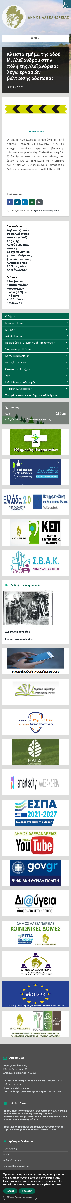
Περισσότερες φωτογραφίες (19, 638)
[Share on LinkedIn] (25, 202)
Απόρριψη (27, 1191)
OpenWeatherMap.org (39, 419)
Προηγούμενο (15, 226)
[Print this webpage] (39, 202)
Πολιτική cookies (12, 1160)
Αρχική (10, 86)
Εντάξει (10, 1191)
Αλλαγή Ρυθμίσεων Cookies (20, 1197)
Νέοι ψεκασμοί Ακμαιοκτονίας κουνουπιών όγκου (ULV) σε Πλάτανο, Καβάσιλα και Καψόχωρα (17, 292)
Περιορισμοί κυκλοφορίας (46, 210)
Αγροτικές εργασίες (17, 631)
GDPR (6, 1154)
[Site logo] (35, 28)
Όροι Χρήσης (10, 1148)
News (20, 86)
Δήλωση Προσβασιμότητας (17, 1166)
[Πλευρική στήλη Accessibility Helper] (67, 4)
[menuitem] (35, 316)
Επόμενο (12, 277)
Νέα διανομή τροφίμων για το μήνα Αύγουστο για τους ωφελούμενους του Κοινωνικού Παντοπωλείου (34, 1128)
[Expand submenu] (66, 316)
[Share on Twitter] (17, 202)
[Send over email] (32, 202)
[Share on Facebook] (10, 202)
